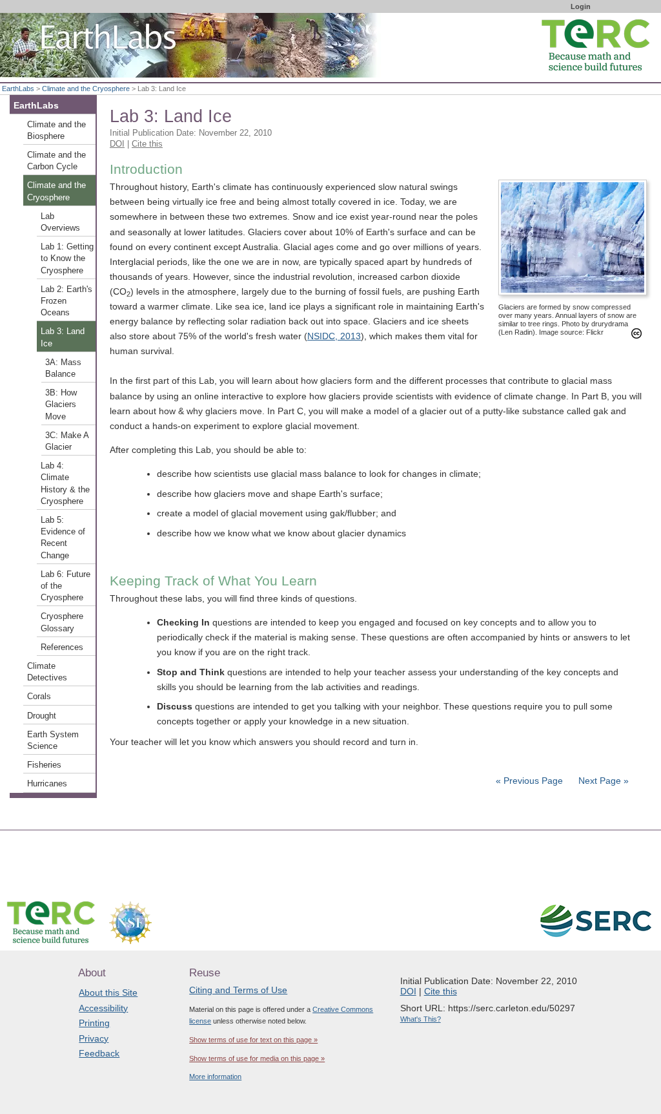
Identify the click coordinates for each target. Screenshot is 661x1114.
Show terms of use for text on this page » (253, 1040)
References (62, 647)
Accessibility (103, 1008)
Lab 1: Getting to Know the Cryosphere (67, 258)
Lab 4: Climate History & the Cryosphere (65, 483)
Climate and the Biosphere (56, 130)
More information (215, 1076)
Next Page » (602, 780)
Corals (39, 696)
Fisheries (44, 765)
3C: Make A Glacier (67, 441)
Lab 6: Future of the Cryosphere (65, 586)
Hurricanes (47, 783)
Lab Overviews (60, 222)
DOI (117, 144)
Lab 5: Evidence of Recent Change (63, 538)
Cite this (147, 144)
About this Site (108, 992)
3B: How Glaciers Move (61, 404)
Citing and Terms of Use (238, 990)
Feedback (99, 1053)
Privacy (93, 1038)
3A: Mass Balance (63, 368)
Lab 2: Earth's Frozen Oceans (66, 301)
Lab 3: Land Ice (63, 337)
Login (581, 6)
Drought (41, 715)
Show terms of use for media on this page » (257, 1058)
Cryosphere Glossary (62, 622)
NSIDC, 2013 (334, 336)
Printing (94, 1023)
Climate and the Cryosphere (86, 88)
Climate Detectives (47, 672)
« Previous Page (529, 780)
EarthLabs (18, 88)
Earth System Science (53, 740)
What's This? (420, 1019)
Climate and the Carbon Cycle (56, 161)
